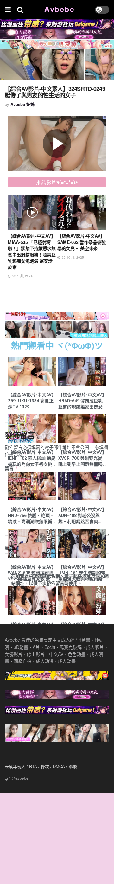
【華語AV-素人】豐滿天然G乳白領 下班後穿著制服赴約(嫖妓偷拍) (81, 242)
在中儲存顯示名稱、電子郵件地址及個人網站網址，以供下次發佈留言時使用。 (60, 579)
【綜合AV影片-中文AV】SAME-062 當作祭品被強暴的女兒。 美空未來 (32, 242)
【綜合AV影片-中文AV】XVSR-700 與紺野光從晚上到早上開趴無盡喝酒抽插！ (81, 458)
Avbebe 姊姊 (22, 104)
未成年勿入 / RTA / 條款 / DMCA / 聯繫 (41, 766)
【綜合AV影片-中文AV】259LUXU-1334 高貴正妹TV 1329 (31, 400)
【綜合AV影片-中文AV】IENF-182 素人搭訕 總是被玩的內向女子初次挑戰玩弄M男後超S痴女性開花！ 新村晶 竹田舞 (31, 458)
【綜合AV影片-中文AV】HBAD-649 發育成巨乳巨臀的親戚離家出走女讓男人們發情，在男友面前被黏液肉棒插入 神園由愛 (81, 401)
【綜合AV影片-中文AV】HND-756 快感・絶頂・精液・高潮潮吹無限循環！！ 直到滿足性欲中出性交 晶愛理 (31, 516)
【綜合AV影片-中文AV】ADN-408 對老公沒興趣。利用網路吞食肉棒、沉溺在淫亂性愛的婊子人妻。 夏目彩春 (81, 516)
